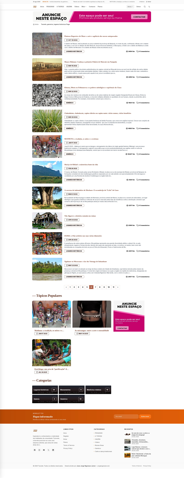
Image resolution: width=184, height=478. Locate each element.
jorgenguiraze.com (104, 466)
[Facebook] (34, 450)
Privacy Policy (67, 448)
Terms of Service (68, 445)
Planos (100, 6)
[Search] (144, 6)
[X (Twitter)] (48, 450)
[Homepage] (35, 7)
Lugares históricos (74, 51)
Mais (83, 6)
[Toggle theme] (149, 6)
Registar (66, 436)
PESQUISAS (50, 6)
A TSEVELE (60, 6)
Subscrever (145, 416)
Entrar (149, 1)
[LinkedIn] (53, 450)
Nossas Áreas (99, 445)
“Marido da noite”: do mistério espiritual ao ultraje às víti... (85, 1)
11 (113, 287)
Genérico (69, 103)
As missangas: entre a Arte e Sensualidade (92, 330)
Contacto (92, 6)
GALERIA (69, 6)
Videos (76, 6)
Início (42, 6)
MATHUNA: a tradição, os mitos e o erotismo (117, 1)
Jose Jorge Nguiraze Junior (86, 466)
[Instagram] (39, 450)
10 (109, 287)
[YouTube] (44, 450)
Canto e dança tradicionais (103, 451)
